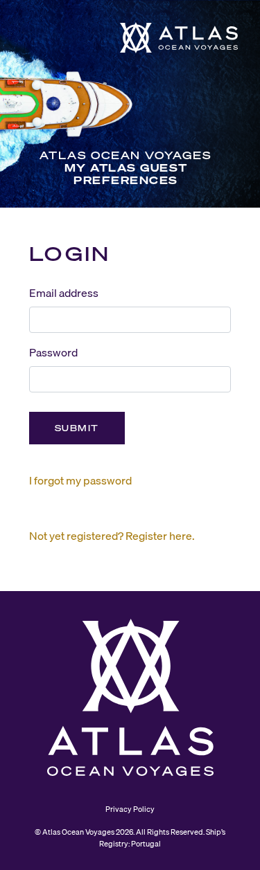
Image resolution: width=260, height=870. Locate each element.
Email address (63, 292)
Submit (77, 428)
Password (53, 352)
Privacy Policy (130, 809)
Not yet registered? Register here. (112, 536)
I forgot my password (80, 480)
